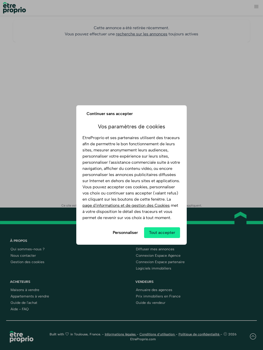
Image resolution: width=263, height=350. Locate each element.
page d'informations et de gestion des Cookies (126, 205)
